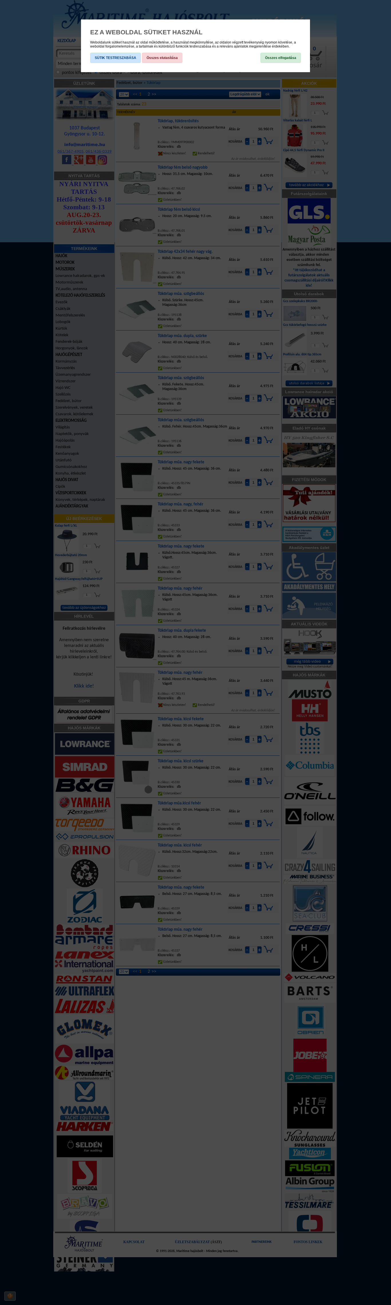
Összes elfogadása (280, 58)
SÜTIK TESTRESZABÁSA (115, 58)
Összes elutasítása (162, 58)
